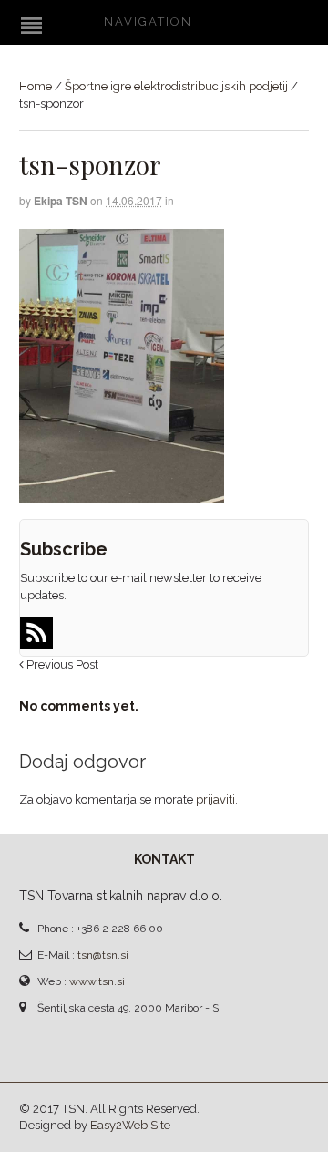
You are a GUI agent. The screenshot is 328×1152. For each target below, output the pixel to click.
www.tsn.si (97, 981)
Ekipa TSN (60, 200)
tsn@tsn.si (102, 955)
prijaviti (215, 799)
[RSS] (36, 633)
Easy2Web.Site (130, 1125)
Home (35, 86)
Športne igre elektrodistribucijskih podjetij (176, 86)
